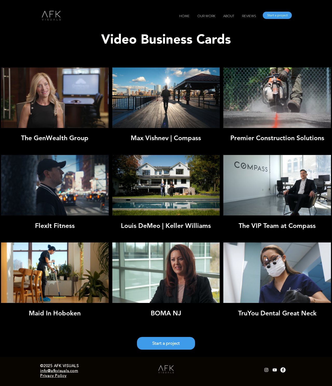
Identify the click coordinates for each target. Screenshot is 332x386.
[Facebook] (283, 370)
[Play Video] (54, 97)
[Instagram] (266, 370)
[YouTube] (274, 370)
